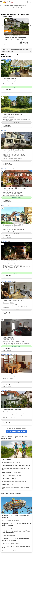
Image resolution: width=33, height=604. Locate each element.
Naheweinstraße (8, 59)
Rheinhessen (4, 95)
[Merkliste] (27, 2)
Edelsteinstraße (8, 317)
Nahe (3, 59)
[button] (30, 25)
